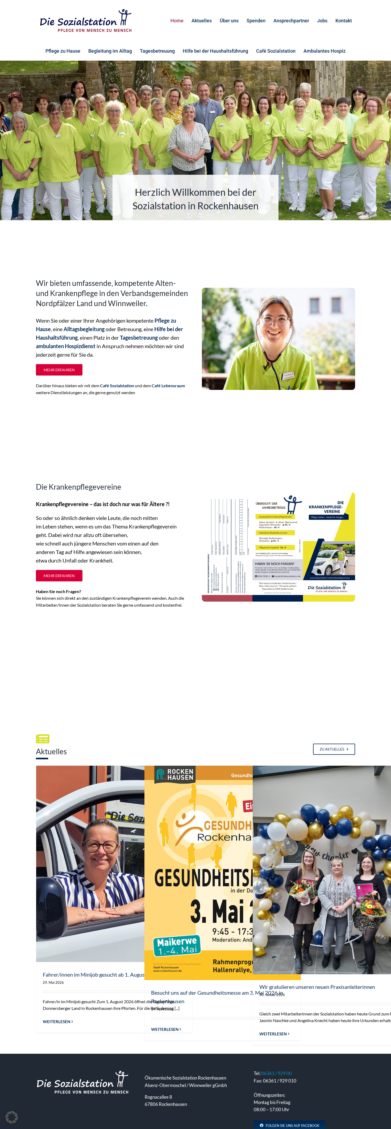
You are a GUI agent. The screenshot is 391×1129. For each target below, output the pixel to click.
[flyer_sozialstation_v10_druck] (278, 495)
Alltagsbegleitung (84, 329)
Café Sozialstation (117, 385)
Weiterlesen (56, 1021)
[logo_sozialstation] (85, 10)
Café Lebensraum (168, 385)
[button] (11, 1117)
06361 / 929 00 (276, 1073)
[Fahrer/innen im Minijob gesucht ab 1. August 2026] (114, 864)
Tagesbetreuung (139, 337)
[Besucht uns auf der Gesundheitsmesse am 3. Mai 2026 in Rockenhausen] (222, 873)
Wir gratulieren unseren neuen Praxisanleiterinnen (317, 987)
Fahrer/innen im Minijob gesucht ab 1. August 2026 (101, 974)
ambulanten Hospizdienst (65, 346)
